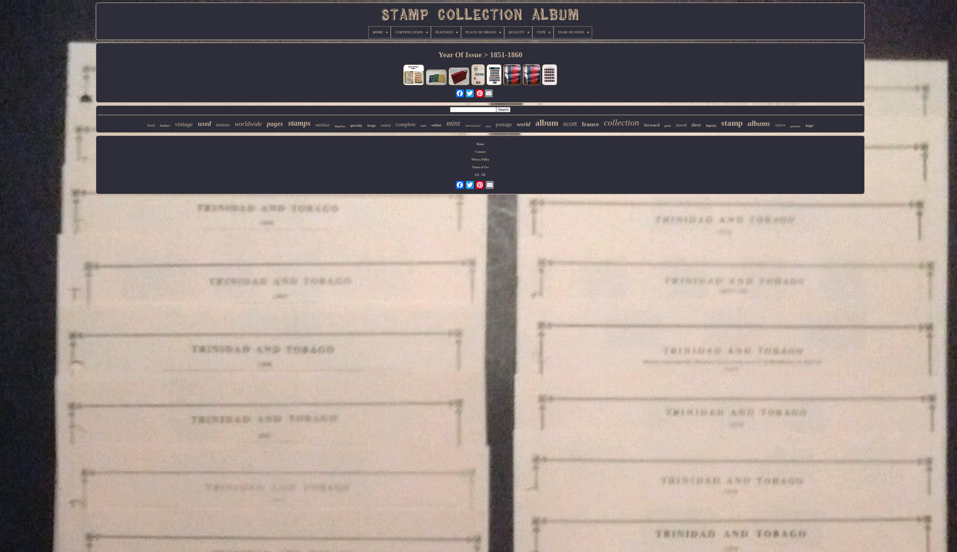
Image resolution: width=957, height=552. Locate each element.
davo (696, 124)
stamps (299, 122)
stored (681, 124)
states (780, 125)
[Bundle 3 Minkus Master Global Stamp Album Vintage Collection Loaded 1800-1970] (512, 75)
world (523, 124)
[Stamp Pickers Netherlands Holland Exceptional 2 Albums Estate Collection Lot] (437, 78)
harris (711, 125)
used (204, 123)
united (386, 125)
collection (621, 122)
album (546, 122)
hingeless (340, 126)
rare (423, 125)
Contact (480, 152)
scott (570, 123)
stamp (732, 122)
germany (795, 126)
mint (453, 123)
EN (477, 175)
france (590, 124)
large (371, 125)
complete (406, 124)
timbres (223, 124)
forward (651, 125)
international (472, 125)
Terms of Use (480, 167)
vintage (184, 124)
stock (488, 126)
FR (483, 175)
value (436, 124)
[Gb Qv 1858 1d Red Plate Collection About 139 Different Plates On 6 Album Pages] (550, 75)
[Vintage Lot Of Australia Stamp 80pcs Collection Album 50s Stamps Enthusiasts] (414, 75)
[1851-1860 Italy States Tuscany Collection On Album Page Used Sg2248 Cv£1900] (478, 75)
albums (759, 123)
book (151, 125)
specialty (356, 125)
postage (504, 124)
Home (480, 144)
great (667, 125)
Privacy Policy (480, 159)
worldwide (248, 123)
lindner (165, 125)
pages (275, 123)
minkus (323, 124)
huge (809, 126)
